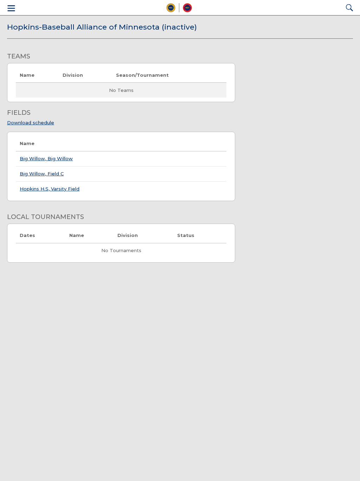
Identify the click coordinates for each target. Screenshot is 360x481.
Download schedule (30, 122)
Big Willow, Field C (42, 173)
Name (27, 143)
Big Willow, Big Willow (46, 158)
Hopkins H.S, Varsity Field (49, 189)
